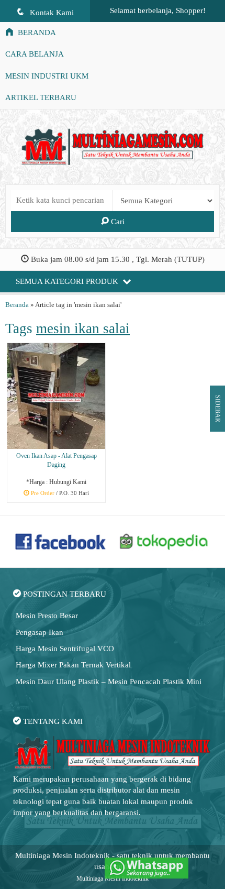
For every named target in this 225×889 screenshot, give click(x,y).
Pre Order (60, 493)
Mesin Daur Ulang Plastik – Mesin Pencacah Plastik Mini (108, 681)
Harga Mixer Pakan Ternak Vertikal (73, 665)
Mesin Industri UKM (46, 76)
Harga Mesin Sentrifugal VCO (65, 648)
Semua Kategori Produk (68, 281)
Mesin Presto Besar (47, 615)
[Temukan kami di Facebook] (60, 540)
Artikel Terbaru (40, 97)
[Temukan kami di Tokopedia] (164, 540)
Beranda (36, 32)
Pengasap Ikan (39, 632)
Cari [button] (117, 221)
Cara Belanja (34, 54)
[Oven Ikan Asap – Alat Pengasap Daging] (56, 395)
